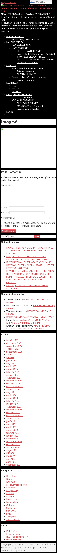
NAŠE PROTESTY (20, 48)
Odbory (10, 505)
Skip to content (8, 2)
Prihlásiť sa (11, 531)
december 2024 (13, 377)
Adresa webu (7, 217)
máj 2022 (10, 458)
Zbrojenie (11, 516)
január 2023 (12, 435)
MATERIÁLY (12, 82)
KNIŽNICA (17, 88)
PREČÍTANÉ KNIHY (26, 74)
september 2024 (14, 386)
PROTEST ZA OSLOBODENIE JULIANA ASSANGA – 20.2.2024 (35, 61)
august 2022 (12, 450)
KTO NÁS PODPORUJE (23, 100)
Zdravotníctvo (13, 519)
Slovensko (11, 510)
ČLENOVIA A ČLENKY (27, 103)
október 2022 (13, 444)
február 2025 (12, 372)
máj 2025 (10, 363)
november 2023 (14, 409)
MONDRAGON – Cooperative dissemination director (31, 107)
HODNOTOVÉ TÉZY (21, 45)
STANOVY (16, 91)
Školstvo (10, 507)
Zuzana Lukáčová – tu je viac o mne (29, 77)
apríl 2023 (11, 427)
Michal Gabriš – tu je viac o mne (27, 68)
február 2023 (12, 432)
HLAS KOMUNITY (15, 36)
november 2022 (14, 441)
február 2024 (12, 401)
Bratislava (11, 476)
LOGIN (9, 111)
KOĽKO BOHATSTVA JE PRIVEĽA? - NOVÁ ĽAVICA (30, 317)
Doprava (10, 481)
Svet (8, 513)
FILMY (15, 85)
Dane (9, 479)
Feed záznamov (14, 533)
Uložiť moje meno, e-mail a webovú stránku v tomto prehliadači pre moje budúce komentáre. (28, 224)
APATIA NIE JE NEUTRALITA (25, 39)
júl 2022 (10, 453)
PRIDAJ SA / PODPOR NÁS (19, 94)
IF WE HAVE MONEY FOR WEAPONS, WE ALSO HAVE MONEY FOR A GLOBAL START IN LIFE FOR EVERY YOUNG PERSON (30, 265)
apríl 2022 (11, 461)
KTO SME (11, 65)
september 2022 (14, 447)
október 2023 (13, 412)
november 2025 (14, 345)
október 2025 (13, 348)
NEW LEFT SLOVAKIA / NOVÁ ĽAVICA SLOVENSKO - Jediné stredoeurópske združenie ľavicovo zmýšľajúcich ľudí (28, 17)
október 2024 (13, 383)
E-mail (5, 212)
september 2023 (14, 415)
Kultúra (10, 496)
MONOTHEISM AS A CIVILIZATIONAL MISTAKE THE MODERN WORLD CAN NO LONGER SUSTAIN (29, 250)
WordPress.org (13, 539)
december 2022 (13, 438)
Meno (5, 207)
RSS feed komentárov (17, 536)
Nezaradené (12, 502)
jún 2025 (10, 360)
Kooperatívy (12, 490)
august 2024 (12, 389)
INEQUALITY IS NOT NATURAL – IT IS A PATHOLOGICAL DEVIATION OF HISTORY (26, 258)
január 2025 (12, 374)
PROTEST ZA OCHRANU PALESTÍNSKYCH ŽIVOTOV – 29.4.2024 (36, 52)
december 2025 (13, 343)
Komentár (7, 185)
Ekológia (10, 487)
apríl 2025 (11, 366)
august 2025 (12, 354)
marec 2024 (12, 398)
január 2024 (12, 403)
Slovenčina (39, 2)
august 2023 (12, 418)
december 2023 (13, 406)
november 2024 (14, 380)
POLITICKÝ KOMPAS (22, 97)
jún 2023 (10, 421)
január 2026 (12, 340)
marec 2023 (12, 430)
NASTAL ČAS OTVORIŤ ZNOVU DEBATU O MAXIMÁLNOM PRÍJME (27, 321)
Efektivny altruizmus (16, 484)
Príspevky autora (25, 71)
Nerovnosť (11, 499)
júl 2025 (10, 357)
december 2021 (13, 464)
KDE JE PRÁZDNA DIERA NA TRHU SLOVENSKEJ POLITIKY (28, 327)
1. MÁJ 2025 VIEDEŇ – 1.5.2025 (32, 56)
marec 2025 (12, 369)
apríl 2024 (11, 395)
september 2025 (14, 351)
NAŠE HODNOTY (14, 42)
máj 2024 (10, 392)
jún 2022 (10, 456)
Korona (10, 493)
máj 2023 (10, 424)
